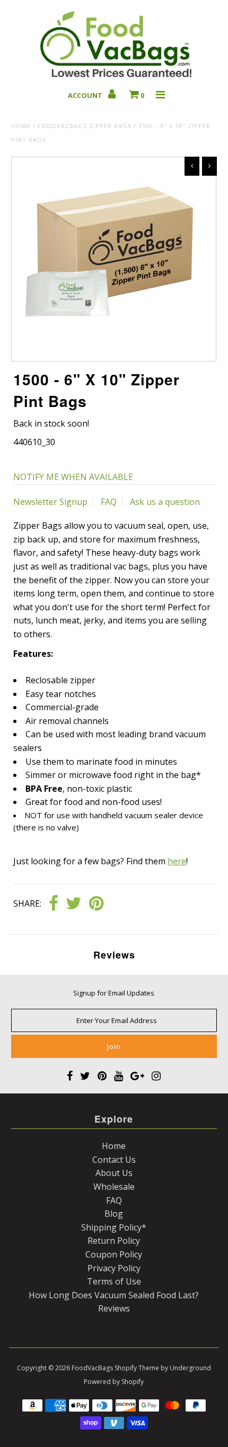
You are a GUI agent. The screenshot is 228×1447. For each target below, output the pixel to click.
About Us (114, 1173)
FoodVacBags (92, 1367)
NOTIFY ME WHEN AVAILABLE (73, 477)
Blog (113, 1213)
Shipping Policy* (113, 1227)
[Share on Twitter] (74, 904)
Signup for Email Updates (113, 993)
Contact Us (114, 1159)
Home (21, 126)
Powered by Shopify (114, 1381)
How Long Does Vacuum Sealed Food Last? (114, 1295)
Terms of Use (114, 1281)
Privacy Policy (114, 1268)
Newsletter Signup (50, 502)
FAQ (109, 502)
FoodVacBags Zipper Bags (84, 126)
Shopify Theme (137, 1367)
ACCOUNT (86, 95)
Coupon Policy (113, 1254)
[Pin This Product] (96, 904)
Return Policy (113, 1240)
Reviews (114, 1308)
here (177, 861)
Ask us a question (165, 502)
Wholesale (114, 1186)
